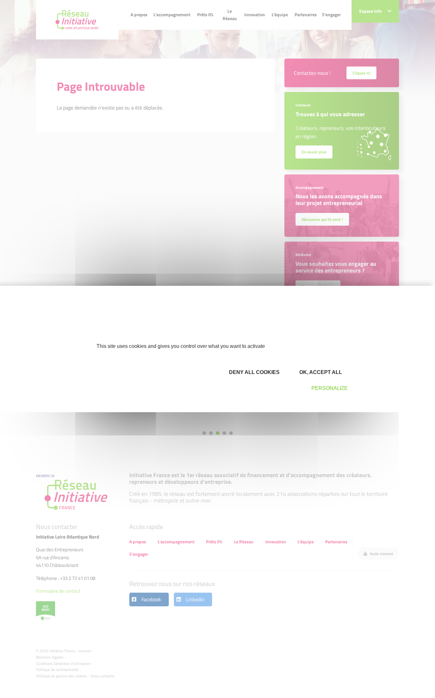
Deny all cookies (254, 372)
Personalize (329, 388)
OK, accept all (320, 372)
